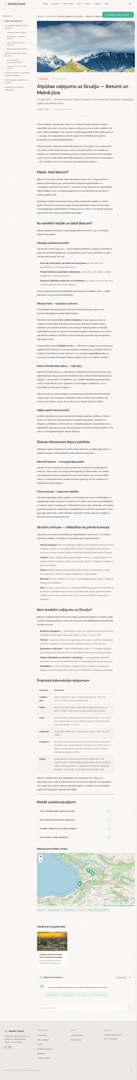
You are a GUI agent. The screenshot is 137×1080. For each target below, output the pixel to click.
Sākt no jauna (121, 977)
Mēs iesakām (68, 3)
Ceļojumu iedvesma (99, 995)
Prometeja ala (69, 910)
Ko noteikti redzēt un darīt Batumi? (16, 26)
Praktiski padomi (44, 1049)
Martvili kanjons (54, 910)
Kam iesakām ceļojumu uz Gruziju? (16, 81)
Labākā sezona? (69, 995)
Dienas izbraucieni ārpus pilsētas (16, 54)
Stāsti (107, 3)
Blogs (45, 3)
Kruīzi (79, 3)
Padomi (88, 3)
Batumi (41, 910)
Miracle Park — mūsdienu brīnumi (16, 37)
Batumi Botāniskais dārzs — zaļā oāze (17, 44)
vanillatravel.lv (77, 1035)
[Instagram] (5, 1047)
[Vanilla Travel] (14, 4)
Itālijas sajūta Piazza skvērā (17, 49)
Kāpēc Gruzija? (52, 995)
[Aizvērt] (130, 977)
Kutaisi (81, 910)
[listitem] (75, 811)
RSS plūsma (76, 1039)
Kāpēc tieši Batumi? (13, 21)
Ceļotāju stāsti (43, 1058)
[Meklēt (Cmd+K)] (130, 3)
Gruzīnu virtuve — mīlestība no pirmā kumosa (17, 74)
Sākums (40, 16)
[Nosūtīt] (129, 1008)
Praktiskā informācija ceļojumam (14, 88)
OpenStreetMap (119, 905)
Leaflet (108, 905)
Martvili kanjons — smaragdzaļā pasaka (14, 61)
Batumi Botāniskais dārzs (98, 910)
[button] (79, 884)
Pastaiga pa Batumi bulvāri (17, 32)
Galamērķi (55, 3)
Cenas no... (83, 995)
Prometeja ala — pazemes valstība (16, 67)
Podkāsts (97, 3)
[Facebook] (10, 1047)
